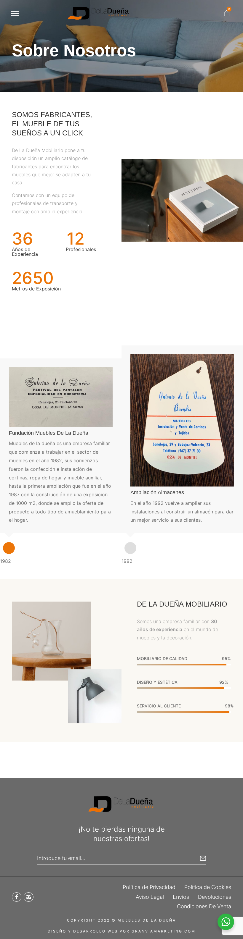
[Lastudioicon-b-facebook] (16, 897)
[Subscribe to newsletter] (203, 858)
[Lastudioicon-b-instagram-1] (28, 897)
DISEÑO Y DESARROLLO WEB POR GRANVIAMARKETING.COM (122, 931)
